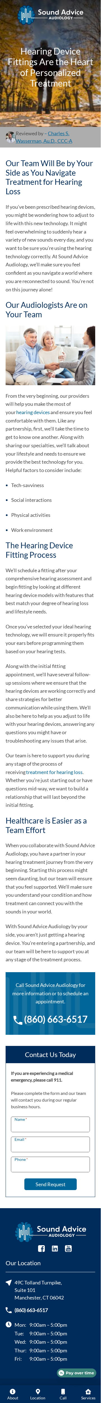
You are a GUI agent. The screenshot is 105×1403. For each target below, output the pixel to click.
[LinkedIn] (55, 1248)
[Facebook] (41, 1248)
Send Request (51, 1184)
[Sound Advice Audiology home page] (50, 15)
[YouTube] (68, 1248)
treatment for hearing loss (54, 772)
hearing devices (33, 412)
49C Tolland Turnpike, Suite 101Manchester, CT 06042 (39, 1290)
